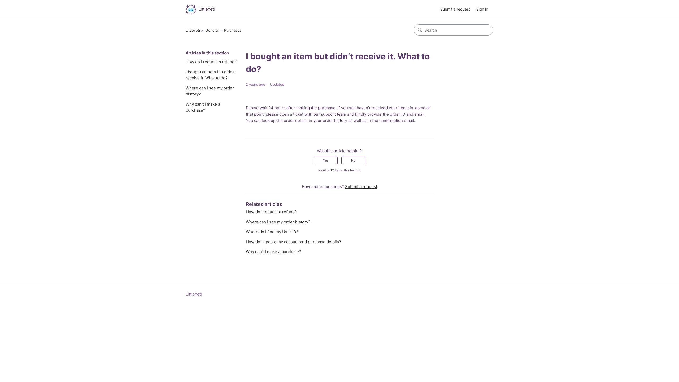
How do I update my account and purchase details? (293, 241)
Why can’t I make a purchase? (203, 107)
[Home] (191, 9)
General (212, 30)
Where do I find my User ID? (272, 231)
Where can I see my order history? (210, 91)
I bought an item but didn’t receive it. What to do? (210, 74)
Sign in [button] (482, 9)
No (353, 160)
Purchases (232, 30)
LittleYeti (193, 30)
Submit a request (455, 9)
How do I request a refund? (211, 61)
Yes (325, 160)
